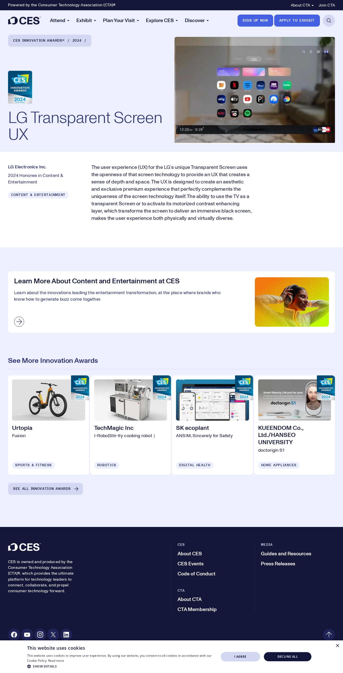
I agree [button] (240, 656)
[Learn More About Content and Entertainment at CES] (171, 302)
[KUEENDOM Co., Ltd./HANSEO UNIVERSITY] (294, 425)
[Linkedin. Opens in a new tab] (66, 635)
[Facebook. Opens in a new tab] (14, 635)
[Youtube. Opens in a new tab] (27, 635)
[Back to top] (329, 635)
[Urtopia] (48, 425)
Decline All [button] (287, 656)
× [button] (337, 646)
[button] (120, 666)
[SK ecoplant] (212, 425)
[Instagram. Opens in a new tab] (40, 635)
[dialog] (171, 656)
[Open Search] (329, 21)
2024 (77, 40)
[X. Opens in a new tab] (53, 635)
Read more (56, 660)
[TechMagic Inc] (130, 425)
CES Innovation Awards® (39, 40)
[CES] (24, 21)
